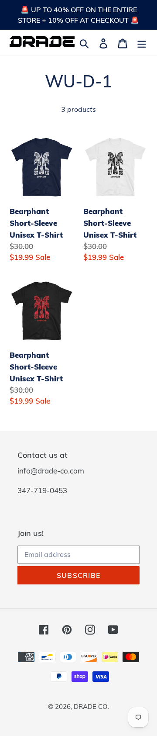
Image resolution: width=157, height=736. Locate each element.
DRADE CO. (91, 706)
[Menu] (141, 42)
